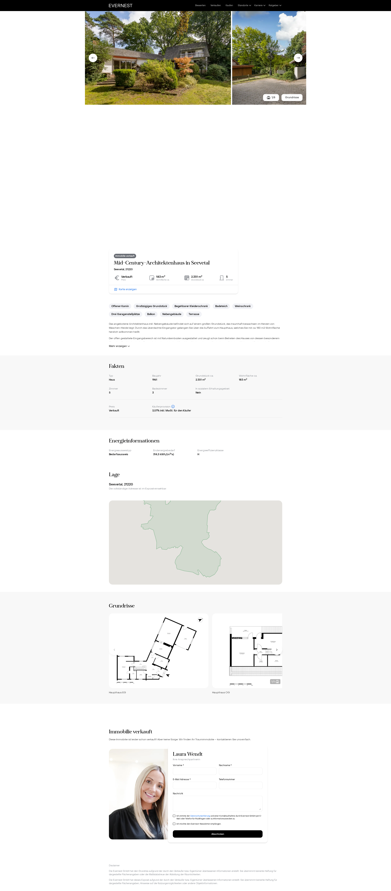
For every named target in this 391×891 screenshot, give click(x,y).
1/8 (273, 97)
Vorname (178, 765)
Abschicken (217, 834)
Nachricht (178, 793)
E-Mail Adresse (182, 779)
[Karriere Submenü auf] (264, 5)
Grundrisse (292, 97)
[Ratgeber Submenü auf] (280, 5)
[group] (158, 654)
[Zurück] (93, 58)
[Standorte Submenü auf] (250, 5)
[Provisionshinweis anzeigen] (173, 406)
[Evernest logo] (120, 5)
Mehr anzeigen (118, 346)
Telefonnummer (227, 779)
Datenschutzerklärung (200, 816)
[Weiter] (298, 58)
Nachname (225, 765)
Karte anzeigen (128, 289)
